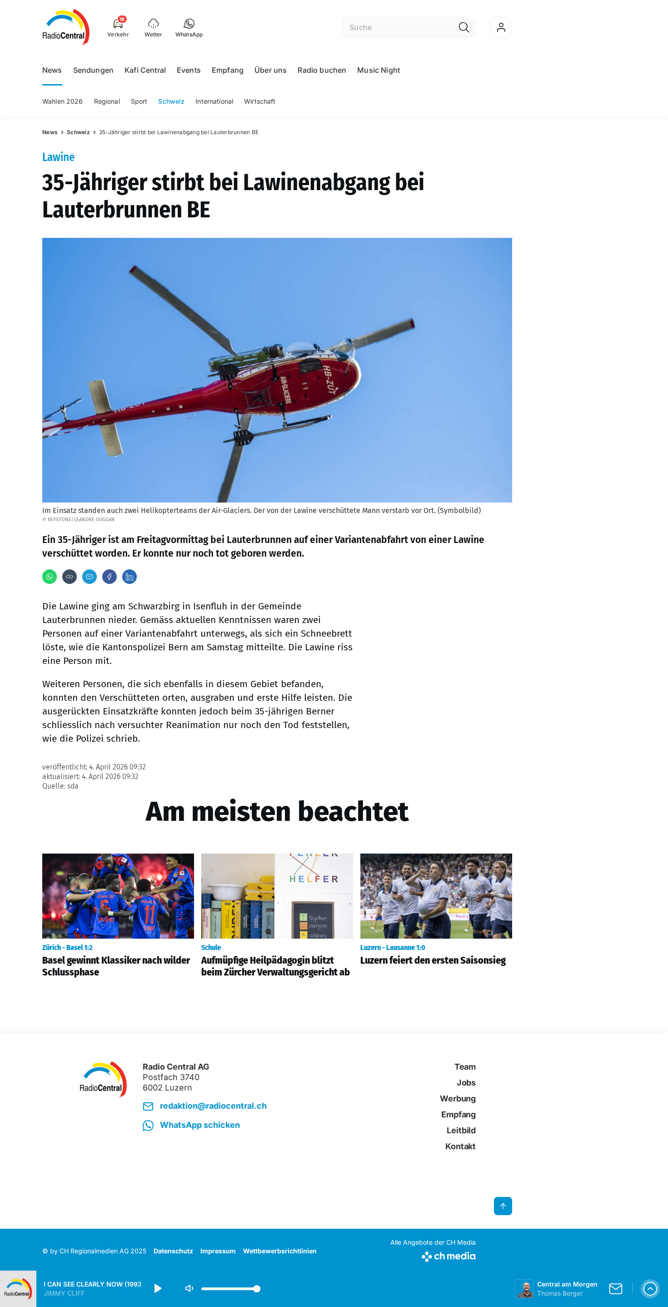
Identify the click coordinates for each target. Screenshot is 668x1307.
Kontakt (460, 1146)
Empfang (228, 70)
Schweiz (171, 101)
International (214, 101)
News (52, 70)
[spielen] (157, 1289)
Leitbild (461, 1130)
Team (465, 1066)
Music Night (378, 70)
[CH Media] (433, 1255)
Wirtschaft (259, 101)
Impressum (218, 1251)
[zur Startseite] (66, 27)
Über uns (270, 70)
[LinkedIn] (129, 576)
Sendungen (93, 70)
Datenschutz (173, 1251)
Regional (107, 101)
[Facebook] (109, 576)
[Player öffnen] (650, 1289)
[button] (189, 27)
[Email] (89, 576)
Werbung (458, 1098)
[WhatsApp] (49, 576)
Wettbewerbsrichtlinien (280, 1251)
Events (189, 70)
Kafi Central (145, 70)
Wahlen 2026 (62, 101)
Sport (139, 101)
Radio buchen (322, 70)
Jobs (466, 1082)
